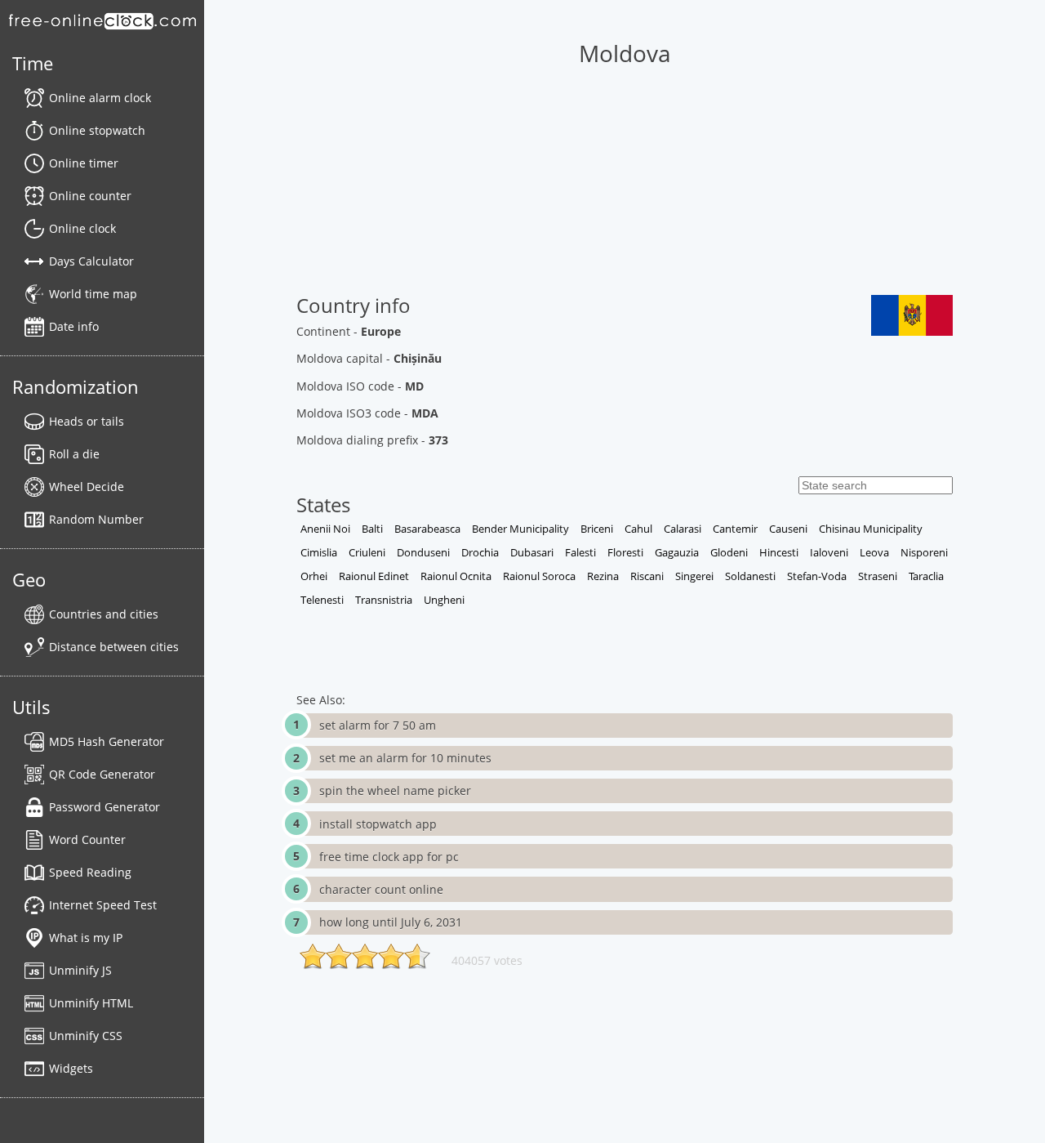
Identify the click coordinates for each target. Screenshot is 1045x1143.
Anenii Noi (325, 528)
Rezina (603, 576)
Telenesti (322, 599)
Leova (874, 552)
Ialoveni (829, 552)
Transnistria (383, 599)
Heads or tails (86, 421)
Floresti (625, 552)
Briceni (596, 528)
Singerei (694, 576)
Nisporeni (924, 552)
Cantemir (735, 528)
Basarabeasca (427, 528)
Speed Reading (90, 872)
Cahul (638, 528)
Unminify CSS (85, 1035)
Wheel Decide (86, 486)
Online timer (83, 163)
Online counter (90, 195)
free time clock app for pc (389, 856)
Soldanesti (750, 576)
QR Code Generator (102, 774)
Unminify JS (80, 970)
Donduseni (423, 552)
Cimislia (318, 552)
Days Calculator (91, 261)
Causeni (788, 528)
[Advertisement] (624, 180)
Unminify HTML (91, 1003)
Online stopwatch (97, 130)
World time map (93, 293)
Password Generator (104, 807)
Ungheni (444, 599)
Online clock (82, 228)
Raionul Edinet (374, 576)
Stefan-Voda (817, 576)
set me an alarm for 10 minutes (405, 758)
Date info (74, 326)
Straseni (877, 576)
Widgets (71, 1068)
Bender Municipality (520, 528)
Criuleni (367, 552)
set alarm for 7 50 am (377, 725)
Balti (372, 528)
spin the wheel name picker (395, 790)
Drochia (480, 552)
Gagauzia (677, 552)
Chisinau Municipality (871, 528)
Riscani (647, 576)
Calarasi (682, 528)
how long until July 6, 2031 (390, 922)
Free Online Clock (102, 20)
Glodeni (729, 552)
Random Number (96, 519)
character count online (381, 889)
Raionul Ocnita (455, 576)
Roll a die (74, 454)
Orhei (313, 576)
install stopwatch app (378, 824)
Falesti (580, 552)
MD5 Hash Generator (106, 741)
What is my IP (85, 937)
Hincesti (778, 552)
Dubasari (532, 552)
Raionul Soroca (539, 576)
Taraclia (926, 576)
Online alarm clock (100, 97)
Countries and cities (103, 614)
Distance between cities (114, 646)
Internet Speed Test (103, 905)
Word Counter (87, 839)
